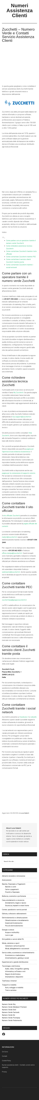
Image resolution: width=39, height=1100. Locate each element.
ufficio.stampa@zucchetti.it (12, 553)
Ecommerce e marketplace (15, 955)
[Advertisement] (19, 64)
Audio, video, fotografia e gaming (17, 969)
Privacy (4, 1072)
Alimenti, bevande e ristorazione (13, 876)
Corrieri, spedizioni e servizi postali (14, 910)
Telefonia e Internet (9, 981)
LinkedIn (33, 717)
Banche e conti (10, 887)
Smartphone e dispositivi (14, 977)
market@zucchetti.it (9, 537)
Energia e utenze (8, 930)
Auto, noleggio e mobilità (14, 988)
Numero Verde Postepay (11, 1018)
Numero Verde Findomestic (12, 1020)
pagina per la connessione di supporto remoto (18, 473)
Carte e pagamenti (12, 889)
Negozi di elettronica (12, 974)
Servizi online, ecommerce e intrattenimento (18, 953)
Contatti (4, 1056)
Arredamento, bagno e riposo (15, 903)
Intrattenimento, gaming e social (17, 958)
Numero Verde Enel (9, 1010)
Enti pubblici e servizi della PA (13, 939)
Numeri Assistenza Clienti (19, 10)
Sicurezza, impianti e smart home (17, 906)
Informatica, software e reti (15, 971)
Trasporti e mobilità (9, 985)
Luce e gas (9, 935)
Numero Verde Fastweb (10, 1012)
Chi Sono (5, 1052)
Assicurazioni (6, 880)
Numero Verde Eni (8, 1015)
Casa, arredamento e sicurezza (13, 900)
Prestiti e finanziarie (12, 892)
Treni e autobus (10, 990)
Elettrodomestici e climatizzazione (14, 918)
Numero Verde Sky (9, 1004)
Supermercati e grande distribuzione (15, 962)
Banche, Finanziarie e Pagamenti (13, 884)
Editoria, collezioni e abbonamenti (14, 914)
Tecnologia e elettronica (11, 966)
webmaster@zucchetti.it (11, 572)
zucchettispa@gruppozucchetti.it (14, 600)
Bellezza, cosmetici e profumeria (14, 896)
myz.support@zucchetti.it (21, 417)
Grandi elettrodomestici (13, 923)
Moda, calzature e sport (10, 943)
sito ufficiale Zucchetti (11, 516)
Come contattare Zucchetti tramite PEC (21, 257)
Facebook (23, 717)
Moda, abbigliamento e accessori (17, 949)
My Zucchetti (18, 393)
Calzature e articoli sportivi (15, 946)
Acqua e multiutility (12, 932)
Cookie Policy (6, 1060)
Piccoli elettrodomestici (14, 926)
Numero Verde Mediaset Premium (14, 1007)
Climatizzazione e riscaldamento (17, 920)
